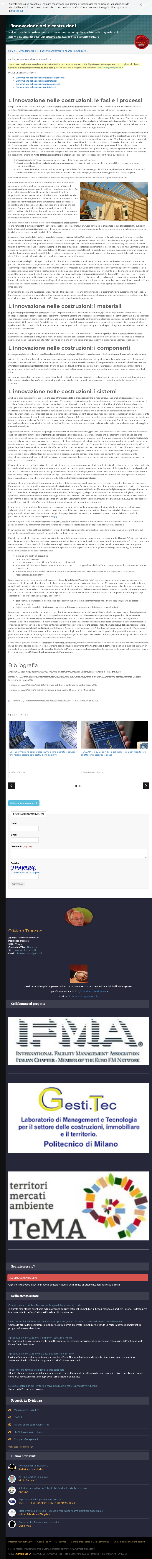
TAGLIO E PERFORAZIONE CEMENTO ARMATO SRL (47, 1503)
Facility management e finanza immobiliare (63, 50)
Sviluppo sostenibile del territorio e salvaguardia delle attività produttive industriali (53, 1385)
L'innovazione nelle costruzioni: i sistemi (36, 87)
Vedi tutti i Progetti (18, 1446)
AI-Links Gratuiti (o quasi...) (33, 1476)
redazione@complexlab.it (110, 67)
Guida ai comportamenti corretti (130, 1541)
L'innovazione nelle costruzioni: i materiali (36, 80)
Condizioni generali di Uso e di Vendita (90, 1541)
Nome (14, 823)
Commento (17, 846)
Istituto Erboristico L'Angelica (34, 1514)
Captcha (15, 863)
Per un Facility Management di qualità (39, 1522)
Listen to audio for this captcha (26, 872)
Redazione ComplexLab (31, 1469)
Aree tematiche (27, 50)
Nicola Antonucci (28, 1480)
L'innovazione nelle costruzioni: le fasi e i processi (40, 77)
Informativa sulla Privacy (20, 1541)
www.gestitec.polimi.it (25, 950)
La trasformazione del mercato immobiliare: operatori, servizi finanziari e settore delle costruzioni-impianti (42, 753)
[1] (55, 516)
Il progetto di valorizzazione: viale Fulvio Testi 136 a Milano (40, 1337)
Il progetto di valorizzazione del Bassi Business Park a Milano (41, 1353)
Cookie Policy (44, 1541)
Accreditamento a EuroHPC (33, 1465)
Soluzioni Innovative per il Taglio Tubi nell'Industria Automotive (53, 1488)
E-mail (14, 834)
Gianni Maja (25, 1525)
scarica (33, 947)
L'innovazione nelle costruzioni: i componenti (38, 84)
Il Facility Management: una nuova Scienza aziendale (36, 1369)
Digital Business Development (92, 991)
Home (11, 50)
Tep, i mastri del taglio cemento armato (40, 1499)
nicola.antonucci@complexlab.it (83, 996)
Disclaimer (60, 1541)
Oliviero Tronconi (26, 930)
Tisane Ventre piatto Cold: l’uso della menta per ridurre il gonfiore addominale (61, 1510)
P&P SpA (23, 1491)
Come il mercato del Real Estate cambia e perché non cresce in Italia (44, 1305)
